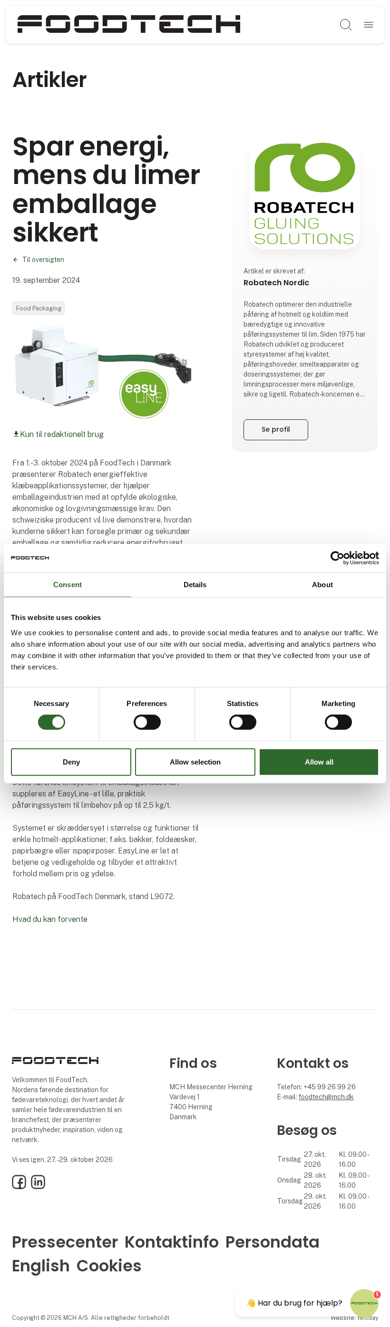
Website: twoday (354, 1317)
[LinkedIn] (38, 1187)
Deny (71, 762)
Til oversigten (43, 259)
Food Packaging (38, 308)
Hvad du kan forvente (50, 919)
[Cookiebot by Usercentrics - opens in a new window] (337, 558)
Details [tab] (195, 584)
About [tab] (322, 584)
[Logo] (129, 24)
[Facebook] (19, 1187)
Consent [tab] (67, 584)
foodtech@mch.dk (326, 1097)
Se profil (276, 429)
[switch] (147, 722)
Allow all (319, 762)
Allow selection (195, 762)
